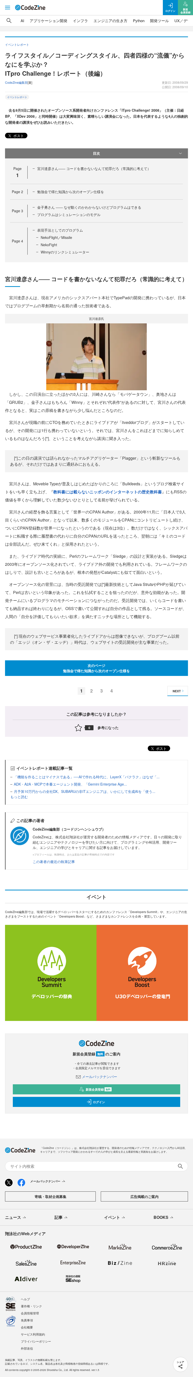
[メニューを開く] (7, 7)
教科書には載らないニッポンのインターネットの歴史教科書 (107, 492)
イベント (112, 1217)
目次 (96, 153)
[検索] (9, 20)
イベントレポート (17, 97)
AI (22, 20)
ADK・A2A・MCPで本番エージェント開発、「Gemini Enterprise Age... (70, 784)
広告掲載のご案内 (144, 1196)
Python (138, 20)
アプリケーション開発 (48, 20)
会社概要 (27, 1327)
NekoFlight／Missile (56, 237)
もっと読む (19, 796)
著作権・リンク (31, 1306)
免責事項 (27, 1320)
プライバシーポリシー (36, 1341)
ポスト (18, 135)
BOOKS (161, 1217)
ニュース (13, 1217)
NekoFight (49, 244)
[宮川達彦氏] (96, 356)
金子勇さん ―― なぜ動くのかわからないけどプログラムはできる (89, 207)
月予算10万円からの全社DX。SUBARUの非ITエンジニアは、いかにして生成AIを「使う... (84, 791)
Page (17, 191)
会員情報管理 (30, 1313)
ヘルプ (25, 1299)
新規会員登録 (98, 1089)
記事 (59, 1217)
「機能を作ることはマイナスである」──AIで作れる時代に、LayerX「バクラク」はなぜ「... (87, 776)
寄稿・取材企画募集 (50, 1196)
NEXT (177, 691)
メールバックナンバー (99, 1076)
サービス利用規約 (33, 1334)
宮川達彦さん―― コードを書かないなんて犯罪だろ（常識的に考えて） (94, 168)
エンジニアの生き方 (110, 20)
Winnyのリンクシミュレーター (65, 251)
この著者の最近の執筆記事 (54, 861)
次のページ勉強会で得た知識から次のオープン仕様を (96, 668)
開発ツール (159, 20)
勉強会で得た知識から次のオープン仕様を (70, 191)
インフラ (80, 20)
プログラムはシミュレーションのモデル (69, 214)
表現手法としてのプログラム (60, 230)
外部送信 (27, 1348)
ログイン (99, 1102)
